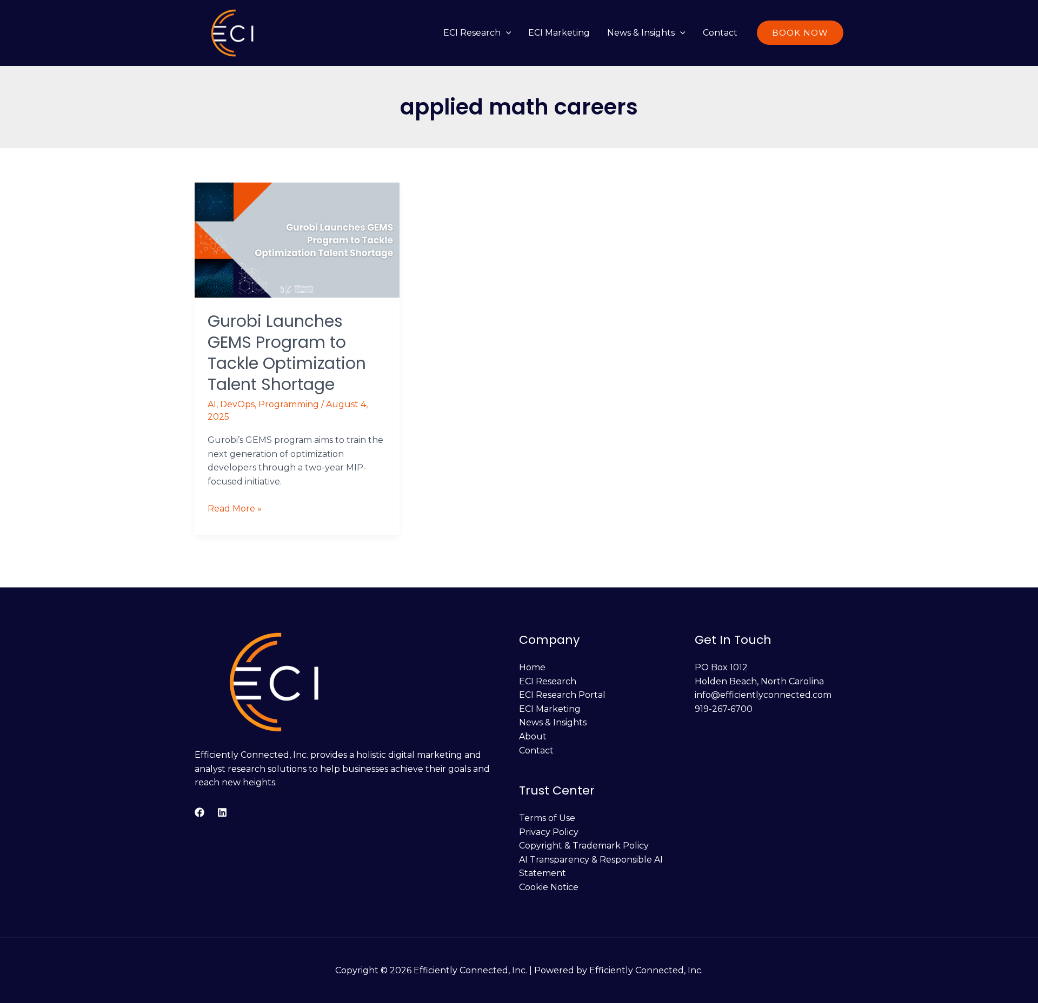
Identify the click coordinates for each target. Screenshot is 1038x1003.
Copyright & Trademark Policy (584, 845)
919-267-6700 (724, 709)
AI (212, 404)
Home (532, 667)
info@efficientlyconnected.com (763, 695)
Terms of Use (547, 818)
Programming (288, 404)
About (533, 736)
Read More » (235, 508)
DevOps (237, 404)
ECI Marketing (559, 33)
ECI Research (472, 33)
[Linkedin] (222, 812)
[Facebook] (199, 812)
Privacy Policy (548, 832)
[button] (506, 33)
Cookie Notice (548, 887)
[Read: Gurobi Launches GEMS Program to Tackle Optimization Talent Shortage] (297, 239)
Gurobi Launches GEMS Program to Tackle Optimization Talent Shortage (287, 352)
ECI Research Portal (562, 695)
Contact (720, 33)
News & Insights (641, 33)
